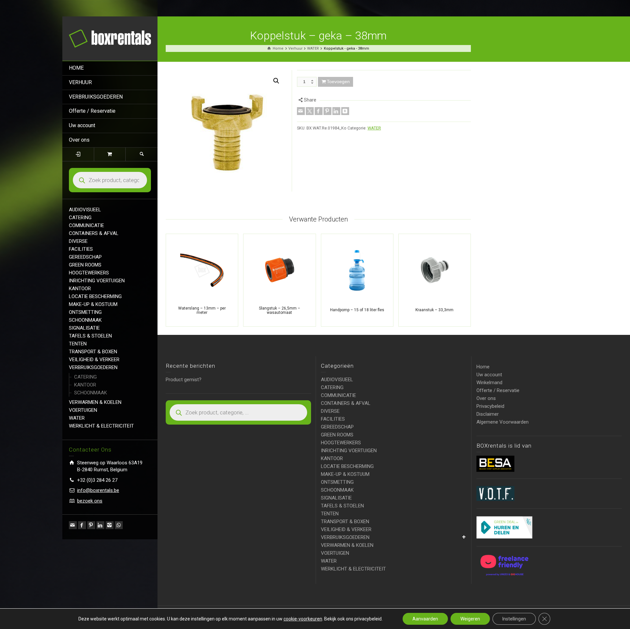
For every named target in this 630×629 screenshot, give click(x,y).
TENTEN (78, 344)
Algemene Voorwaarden (502, 422)
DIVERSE (78, 241)
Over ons (79, 140)
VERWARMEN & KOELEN (95, 402)
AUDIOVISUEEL (85, 210)
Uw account (82, 125)
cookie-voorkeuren (303, 618)
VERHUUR (80, 82)
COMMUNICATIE (86, 225)
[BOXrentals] (110, 38)
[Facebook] (82, 525)
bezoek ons (89, 501)
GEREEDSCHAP (85, 257)
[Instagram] (110, 525)
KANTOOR (80, 288)
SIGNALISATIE (84, 328)
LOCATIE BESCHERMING (95, 296)
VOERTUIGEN (83, 410)
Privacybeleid (490, 406)
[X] (310, 111)
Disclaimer (487, 414)
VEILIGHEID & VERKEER (94, 359)
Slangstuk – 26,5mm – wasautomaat (279, 310)
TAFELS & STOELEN (90, 336)
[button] (276, 81)
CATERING (80, 218)
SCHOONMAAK (85, 320)
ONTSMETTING (85, 312)
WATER (77, 418)
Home (483, 367)
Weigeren (470, 618)
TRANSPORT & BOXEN (93, 352)
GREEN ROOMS (85, 265)
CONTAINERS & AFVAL (93, 233)
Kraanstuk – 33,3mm (434, 310)
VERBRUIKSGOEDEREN (96, 97)
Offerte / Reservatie (92, 111)
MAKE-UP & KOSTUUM (93, 304)
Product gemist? (183, 380)
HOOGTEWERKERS (89, 273)
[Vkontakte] (345, 111)
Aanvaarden (425, 618)
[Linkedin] (100, 525)
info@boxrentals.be (98, 490)
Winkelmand (489, 382)
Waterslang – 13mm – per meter (202, 310)
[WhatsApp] (119, 525)
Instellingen (514, 618)
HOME (76, 68)
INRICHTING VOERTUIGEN (97, 281)
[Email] (73, 525)
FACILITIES (81, 249)
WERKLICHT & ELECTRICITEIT (101, 426)
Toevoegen (338, 81)
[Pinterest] (91, 525)
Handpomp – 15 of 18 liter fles (357, 310)
